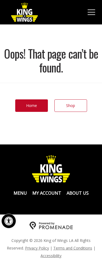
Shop (70, 105)
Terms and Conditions (72, 248)
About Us (78, 193)
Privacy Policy (37, 248)
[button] (8, 221)
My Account (46, 193)
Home (31, 105)
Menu (20, 193)
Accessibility (51, 255)
